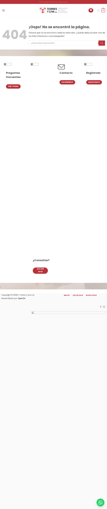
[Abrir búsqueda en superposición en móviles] (98, 10)
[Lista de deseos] (90, 10)
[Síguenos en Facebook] (101, 307)
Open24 (21, 298)
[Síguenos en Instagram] (104, 307)
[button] (3, 10)
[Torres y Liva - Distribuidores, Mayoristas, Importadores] (53, 10)
